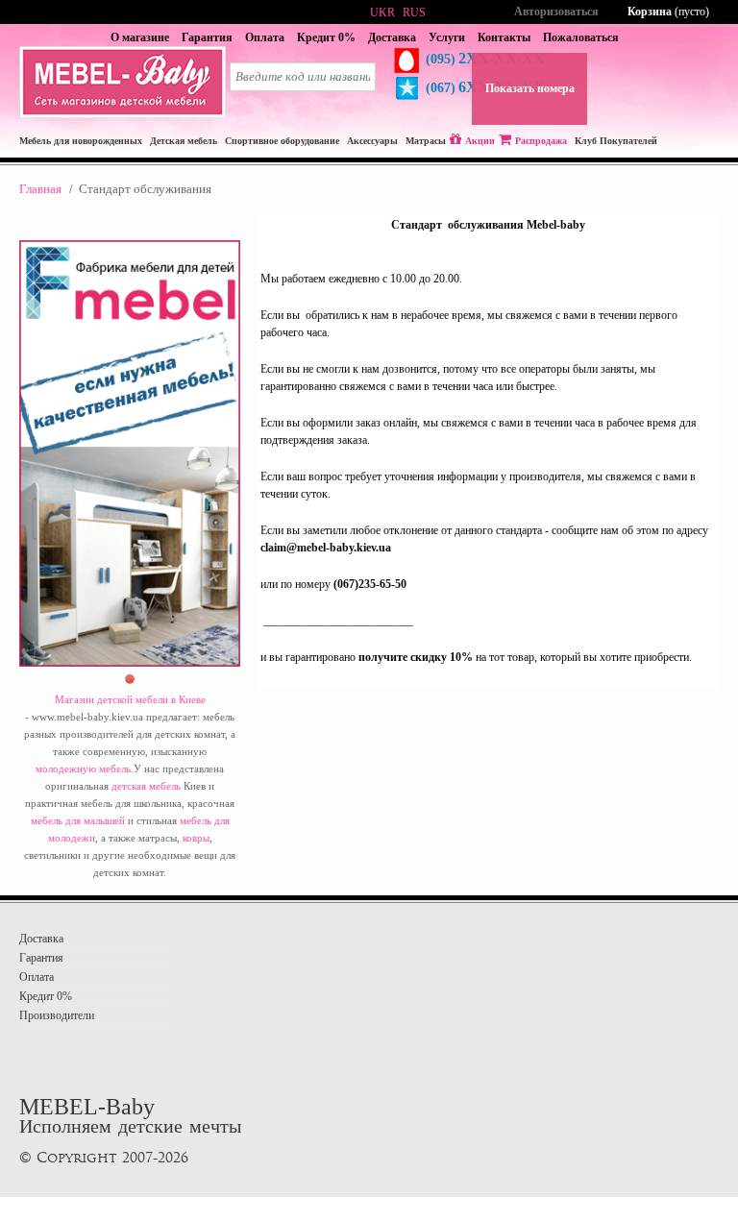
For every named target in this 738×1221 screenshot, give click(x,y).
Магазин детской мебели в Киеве (130, 699)
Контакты (504, 37)
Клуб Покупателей (616, 140)
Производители (56, 1015)
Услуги (447, 37)
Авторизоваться (556, 11)
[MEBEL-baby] (122, 114)
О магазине (140, 37)
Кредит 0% (326, 37)
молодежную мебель (83, 768)
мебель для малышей (78, 820)
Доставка (392, 37)
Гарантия (207, 37)
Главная (40, 189)
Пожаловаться (581, 37)
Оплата (264, 37)
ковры (196, 837)
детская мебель (146, 786)
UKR (382, 12)
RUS (414, 12)
